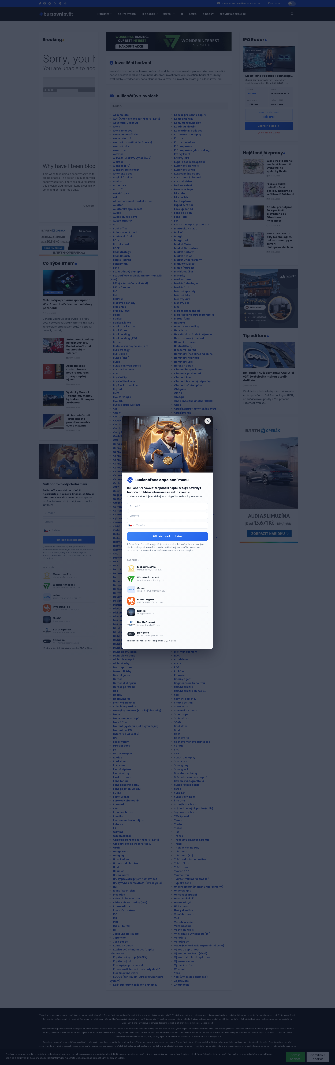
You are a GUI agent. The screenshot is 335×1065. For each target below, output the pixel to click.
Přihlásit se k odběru (167, 536)
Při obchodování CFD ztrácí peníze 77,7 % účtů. (151, 640)
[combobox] (131, 525)
